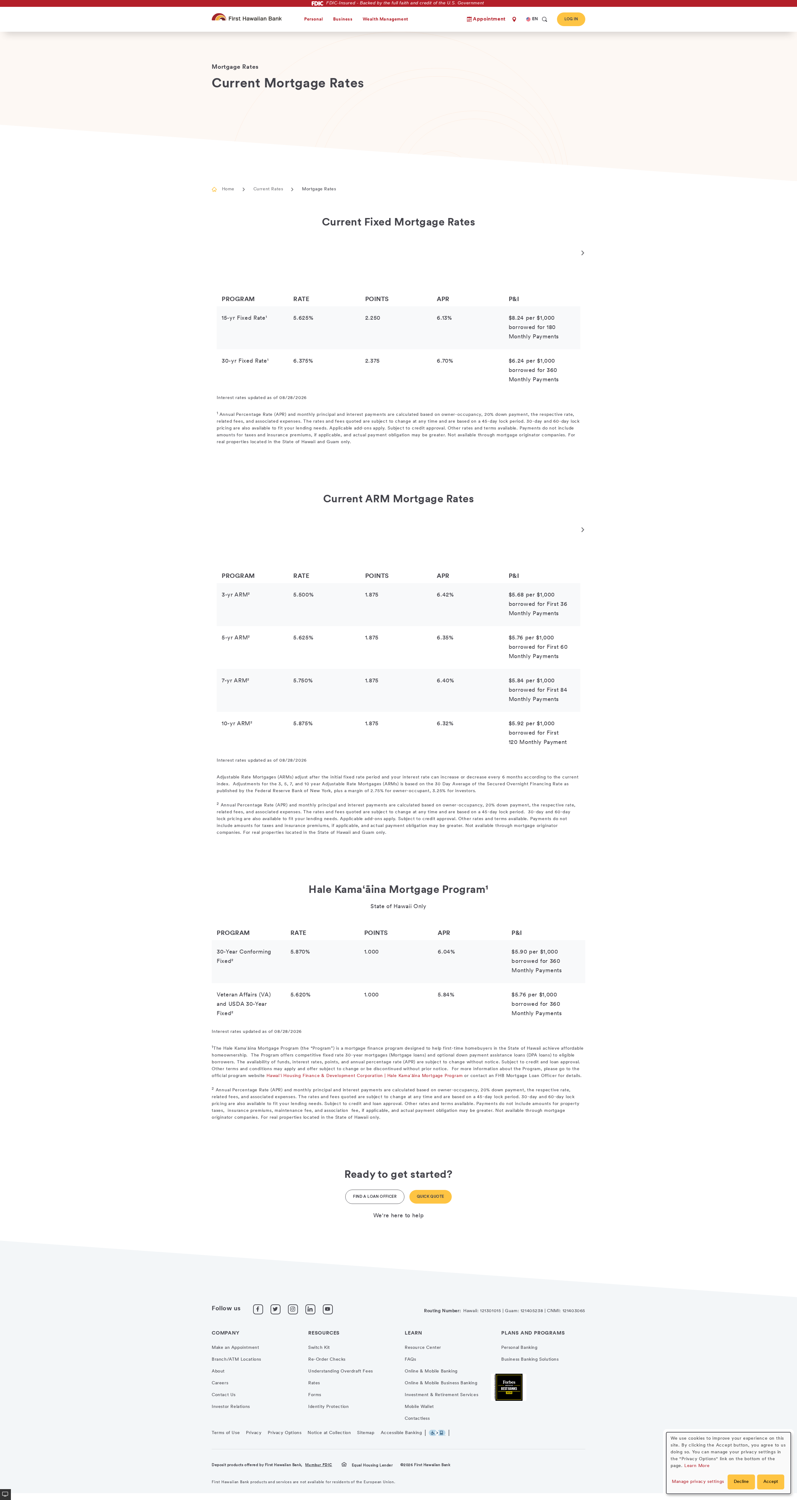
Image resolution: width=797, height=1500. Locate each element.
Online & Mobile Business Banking (441, 1383)
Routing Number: (442, 1311)
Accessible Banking (401, 1433)
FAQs (410, 1359)
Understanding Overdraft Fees (340, 1371)
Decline (741, 1481)
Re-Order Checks (327, 1359)
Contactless (417, 1418)
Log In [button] (571, 19)
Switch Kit (319, 1347)
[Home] (248, 16)
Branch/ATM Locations (236, 1359)
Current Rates (268, 189)
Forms (314, 1395)
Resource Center (423, 1347)
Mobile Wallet (419, 1407)
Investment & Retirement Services (441, 1395)
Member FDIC (318, 1465)
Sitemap (365, 1433)
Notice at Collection (329, 1433)
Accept (770, 1481)
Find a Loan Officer (375, 1197)
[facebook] (258, 1309)
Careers (220, 1383)
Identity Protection (328, 1407)
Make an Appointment (235, 1347)
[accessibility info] (439, 1433)
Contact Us (224, 1395)
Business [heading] (343, 19)
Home (228, 189)
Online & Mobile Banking (431, 1371)
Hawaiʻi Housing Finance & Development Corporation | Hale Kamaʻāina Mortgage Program (364, 1076)
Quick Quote (430, 1197)
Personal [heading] (313, 19)
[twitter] (276, 1309)
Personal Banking (519, 1347)
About (218, 1371)
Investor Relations (231, 1407)
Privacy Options (284, 1433)
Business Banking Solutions (530, 1359)
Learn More (697, 1466)
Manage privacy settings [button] (698, 1481)
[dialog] (728, 1463)
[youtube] (328, 1309)
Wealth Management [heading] (385, 19)
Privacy (254, 1433)
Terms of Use (226, 1433)
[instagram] (293, 1309)
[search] (544, 19)
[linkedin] (310, 1309)
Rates (314, 1383)
